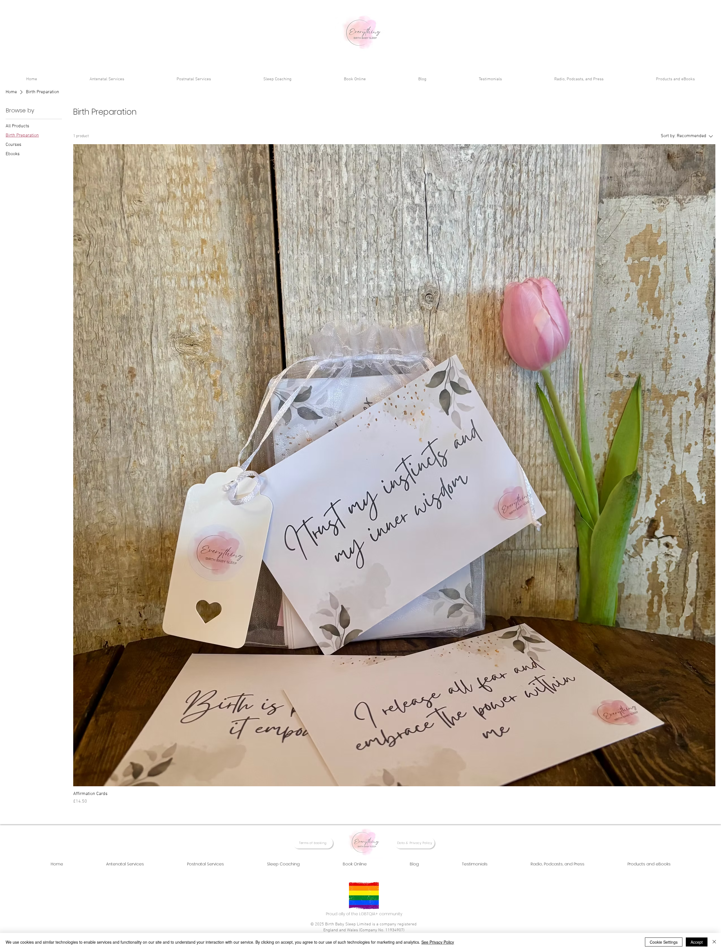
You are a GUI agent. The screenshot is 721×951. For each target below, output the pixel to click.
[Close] (714, 941)
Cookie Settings (664, 942)
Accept (697, 942)
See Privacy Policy (437, 942)
